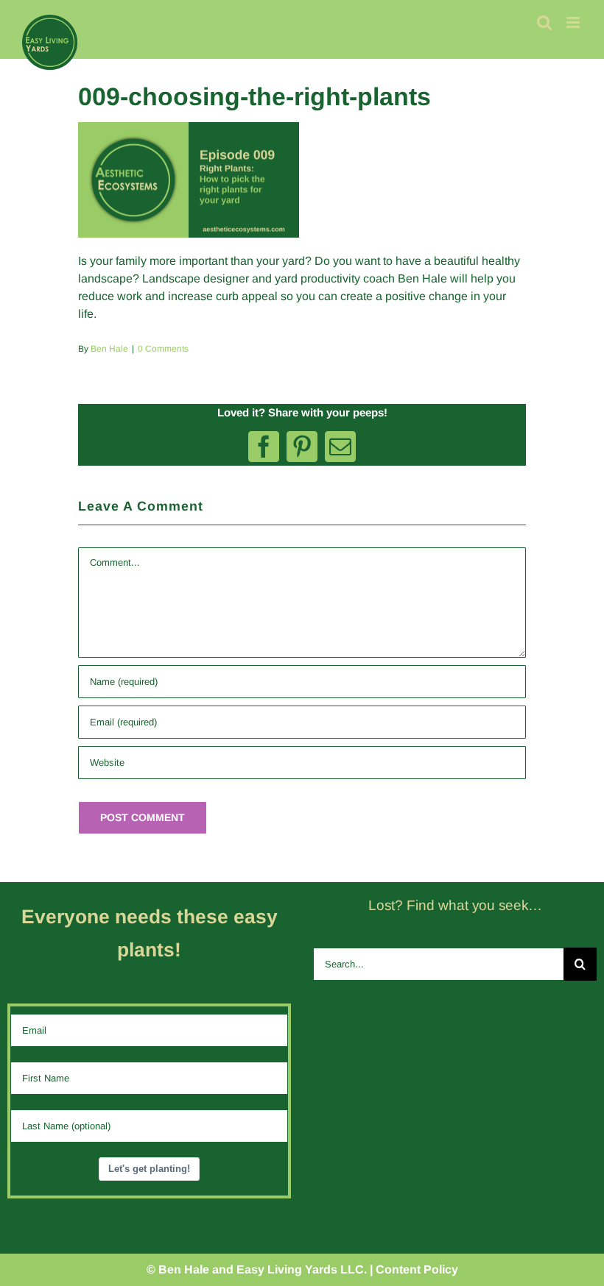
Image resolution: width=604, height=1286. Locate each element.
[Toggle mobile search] (544, 22)
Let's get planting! (149, 1168)
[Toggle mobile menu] (574, 22)
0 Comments (163, 349)
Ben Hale (109, 349)
